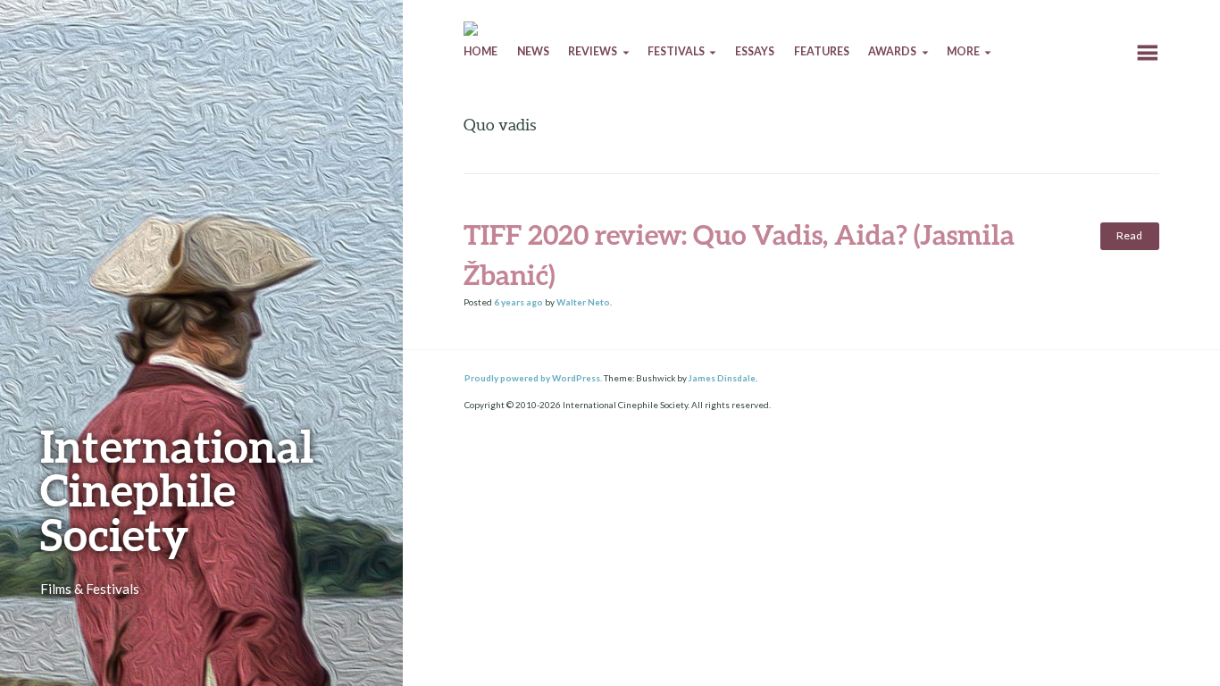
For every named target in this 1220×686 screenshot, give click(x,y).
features (821, 51)
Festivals (676, 51)
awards (892, 51)
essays (754, 51)
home (480, 51)
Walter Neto (583, 302)
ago (518, 302)
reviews (592, 51)
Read (1129, 235)
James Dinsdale (722, 377)
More (963, 51)
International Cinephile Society (176, 490)
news (533, 51)
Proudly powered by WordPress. (533, 377)
